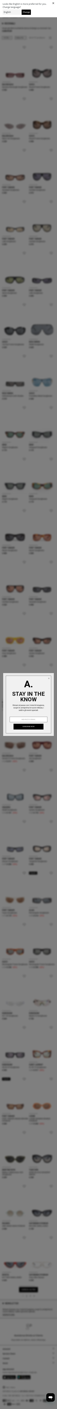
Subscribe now (28, 726)
